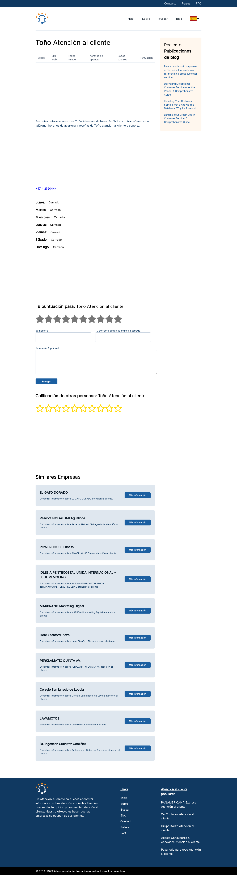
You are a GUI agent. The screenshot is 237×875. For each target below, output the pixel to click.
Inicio (130, 18)
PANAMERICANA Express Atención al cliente (178, 804)
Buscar (163, 18)
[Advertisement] (95, 92)
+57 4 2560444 (46, 188)
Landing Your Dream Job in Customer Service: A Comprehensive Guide (179, 118)
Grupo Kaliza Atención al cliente (177, 828)
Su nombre (42, 330)
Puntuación (146, 57)
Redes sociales (122, 57)
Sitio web (54, 57)
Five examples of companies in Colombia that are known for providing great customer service (180, 72)
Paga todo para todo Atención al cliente (181, 851)
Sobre (146, 18)
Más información (137, 495)
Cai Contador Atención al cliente (177, 816)
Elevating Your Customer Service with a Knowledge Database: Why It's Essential (180, 105)
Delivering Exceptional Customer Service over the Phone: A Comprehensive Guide (179, 89)
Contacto (170, 3)
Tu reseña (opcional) (48, 348)
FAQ (198, 3)
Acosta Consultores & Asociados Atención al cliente (180, 840)
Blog (179, 18)
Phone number (72, 57)
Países (186, 3)
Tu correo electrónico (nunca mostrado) (118, 330)
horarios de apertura (96, 57)
